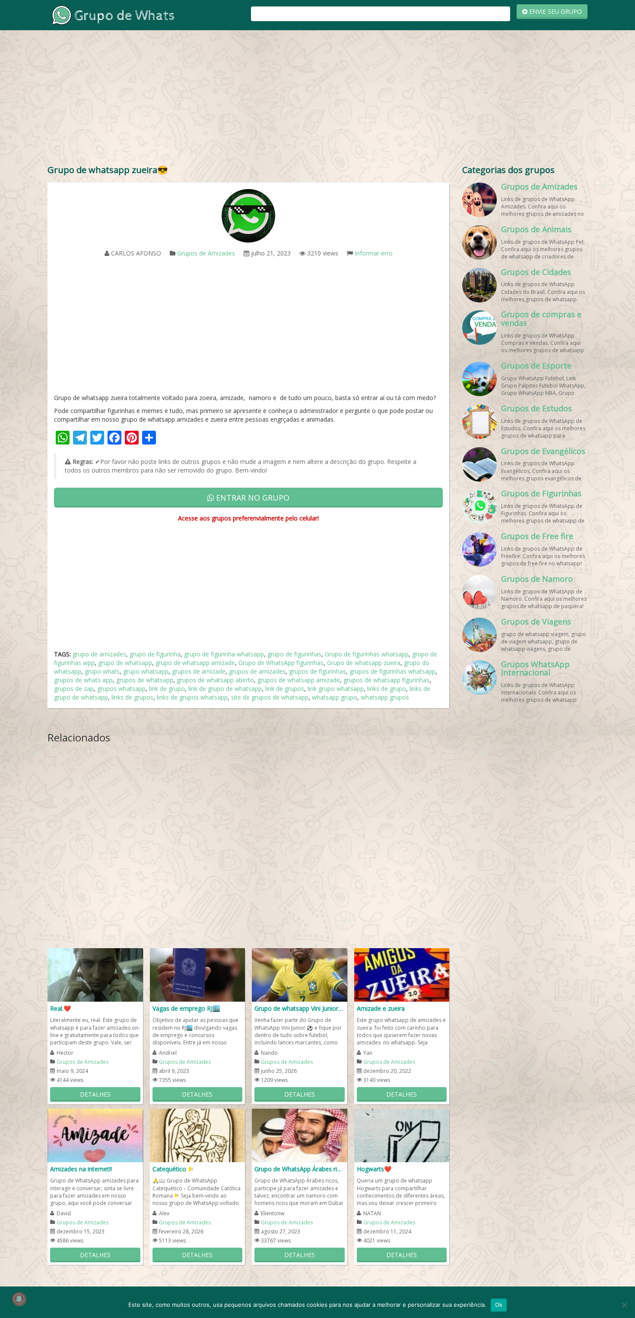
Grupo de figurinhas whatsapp (367, 654)
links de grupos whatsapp (192, 697)
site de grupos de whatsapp (269, 697)
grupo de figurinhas (294, 654)
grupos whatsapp (121, 688)
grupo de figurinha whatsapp (224, 654)
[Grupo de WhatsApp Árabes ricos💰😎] (299, 1135)
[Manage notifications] (19, 1299)
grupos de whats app (83, 680)
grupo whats (102, 671)
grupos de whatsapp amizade (298, 680)
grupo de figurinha (155, 654)
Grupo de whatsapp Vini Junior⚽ (299, 1008)
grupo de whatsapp (125, 663)
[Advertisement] (317, 99)
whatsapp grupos (385, 697)
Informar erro (374, 253)
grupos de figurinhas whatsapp (392, 671)
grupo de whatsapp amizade (195, 663)
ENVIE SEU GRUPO (554, 11)
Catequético (170, 1169)
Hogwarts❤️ (374, 1169)
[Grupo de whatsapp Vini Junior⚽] (299, 974)
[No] (624, 1305)
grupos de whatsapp (144, 680)
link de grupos (284, 688)
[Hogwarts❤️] (402, 1135)
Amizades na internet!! (81, 1169)
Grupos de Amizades (206, 253)
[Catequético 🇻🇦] (197, 1135)
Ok (499, 1304)
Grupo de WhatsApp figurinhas (281, 663)
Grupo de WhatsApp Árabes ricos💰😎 (299, 1169)
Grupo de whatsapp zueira (363, 663)
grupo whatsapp (145, 671)
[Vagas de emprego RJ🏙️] (197, 974)
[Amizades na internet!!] (95, 1135)
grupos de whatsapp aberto (215, 680)
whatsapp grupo (334, 697)
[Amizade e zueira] (402, 974)
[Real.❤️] (95, 974)
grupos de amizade (198, 671)
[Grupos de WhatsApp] (112, 14)
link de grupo (167, 688)
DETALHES (95, 1094)
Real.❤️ (60, 1008)
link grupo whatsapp (336, 688)
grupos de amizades (257, 671)
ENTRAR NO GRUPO (251, 497)
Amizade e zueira (381, 1008)
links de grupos (132, 697)
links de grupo (386, 688)
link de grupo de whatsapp (225, 688)
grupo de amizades (99, 654)
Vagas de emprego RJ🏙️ (186, 1008)
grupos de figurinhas (317, 671)
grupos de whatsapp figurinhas (386, 680)
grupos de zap (74, 688)
